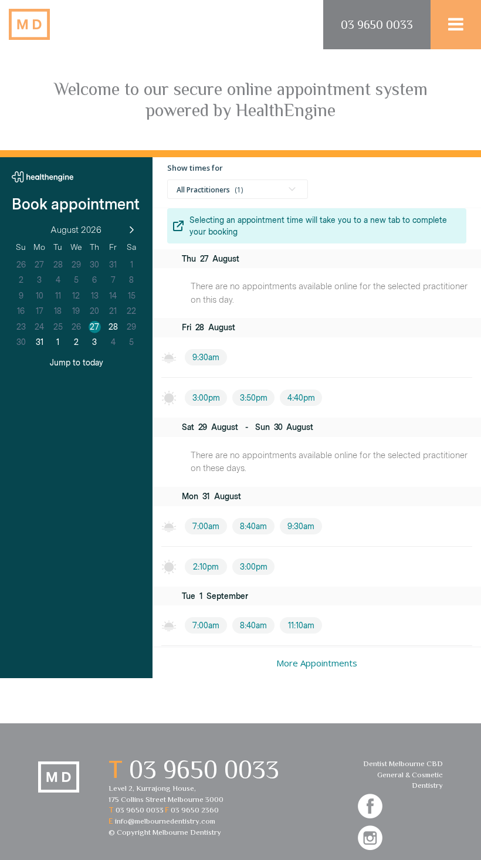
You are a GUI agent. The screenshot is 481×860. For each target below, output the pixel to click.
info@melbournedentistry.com (165, 821)
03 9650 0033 (377, 24)
